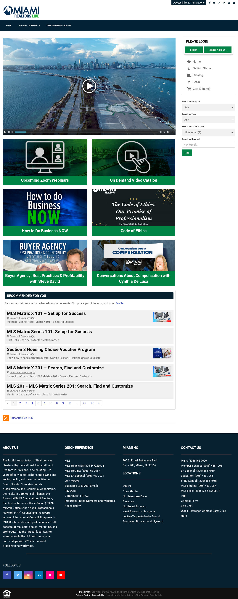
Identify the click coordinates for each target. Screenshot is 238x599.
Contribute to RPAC (77, 495)
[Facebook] (209, 3)
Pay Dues (70, 490)
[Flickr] (229, 3)
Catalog (197, 75)
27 (92, 403)
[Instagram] (219, 3)
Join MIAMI (72, 480)
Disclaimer (84, 592)
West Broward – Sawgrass (139, 511)
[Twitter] (214, 3)
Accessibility (73, 506)
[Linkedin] (224, 3)
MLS (67, 460)
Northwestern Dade (135, 496)
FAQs (196, 82)
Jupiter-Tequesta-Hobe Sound (141, 516)
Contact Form (189, 501)
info (183, 495)
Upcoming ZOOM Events (29, 25)
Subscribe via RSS (22, 418)
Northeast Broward (134, 506)
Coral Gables (131, 491)
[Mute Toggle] (168, 132)
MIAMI (127, 486)
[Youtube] (234, 3)
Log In (193, 49)
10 (69, 403)
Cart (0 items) (201, 89)
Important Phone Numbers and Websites (90, 501)
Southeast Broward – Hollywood (143, 521)
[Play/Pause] (5, 132)
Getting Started (202, 68)
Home (8, 25)
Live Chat (186, 506)
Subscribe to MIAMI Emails (82, 485)
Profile (119, 303)
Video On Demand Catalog (58, 25)
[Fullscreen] (172, 132)
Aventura (128, 501)
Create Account (217, 49)
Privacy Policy (83, 595)
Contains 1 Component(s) (22, 318)
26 (84, 403)
